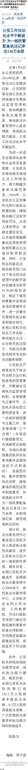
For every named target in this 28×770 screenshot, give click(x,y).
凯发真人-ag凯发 (14, 9)
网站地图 (2, 769)
